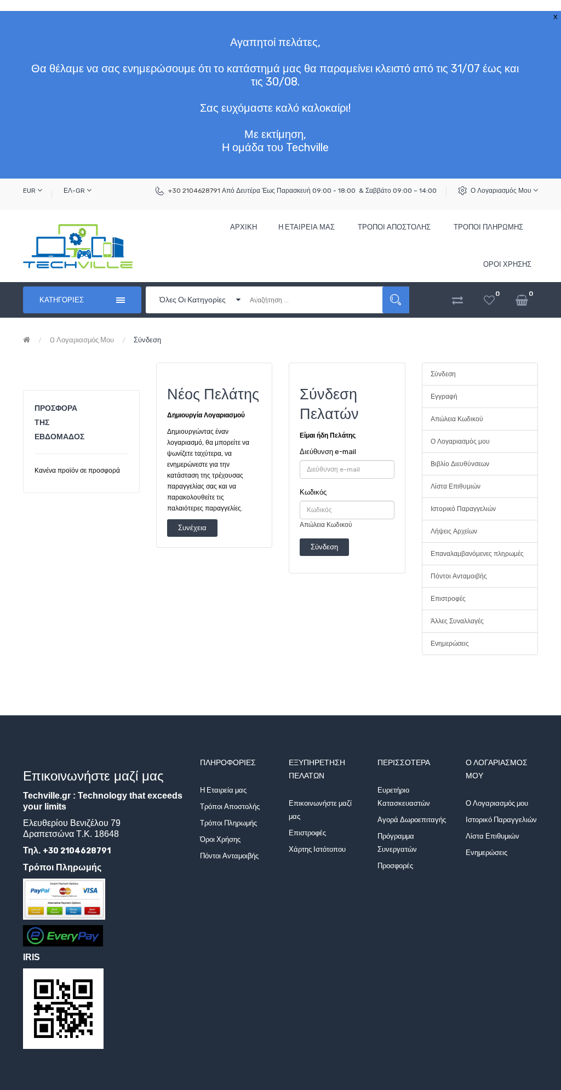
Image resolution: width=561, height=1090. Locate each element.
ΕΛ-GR (75, 190)
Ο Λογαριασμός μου (502, 190)
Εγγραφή (444, 396)
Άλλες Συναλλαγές (457, 621)
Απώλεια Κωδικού (326, 525)
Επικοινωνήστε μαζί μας (320, 810)
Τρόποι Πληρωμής (228, 823)
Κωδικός (313, 492)
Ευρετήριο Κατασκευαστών (403, 796)
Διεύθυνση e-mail (328, 452)
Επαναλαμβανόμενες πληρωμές (477, 554)
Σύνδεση (147, 340)
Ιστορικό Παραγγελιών (463, 509)
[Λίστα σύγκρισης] (457, 300)
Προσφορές (395, 866)
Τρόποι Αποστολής (230, 806)
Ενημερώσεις (450, 643)
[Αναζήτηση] (395, 299)
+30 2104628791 (194, 190)
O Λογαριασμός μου (82, 340)
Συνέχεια (192, 528)
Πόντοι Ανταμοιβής (459, 576)
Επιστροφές (448, 599)
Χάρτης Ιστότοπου (317, 849)
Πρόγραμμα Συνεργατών (397, 842)
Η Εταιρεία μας (223, 790)
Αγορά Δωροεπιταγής (411, 820)
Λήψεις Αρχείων (454, 531)
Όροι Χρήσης (220, 839)
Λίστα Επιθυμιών (455, 486)
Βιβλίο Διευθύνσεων (460, 464)
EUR (30, 190)
